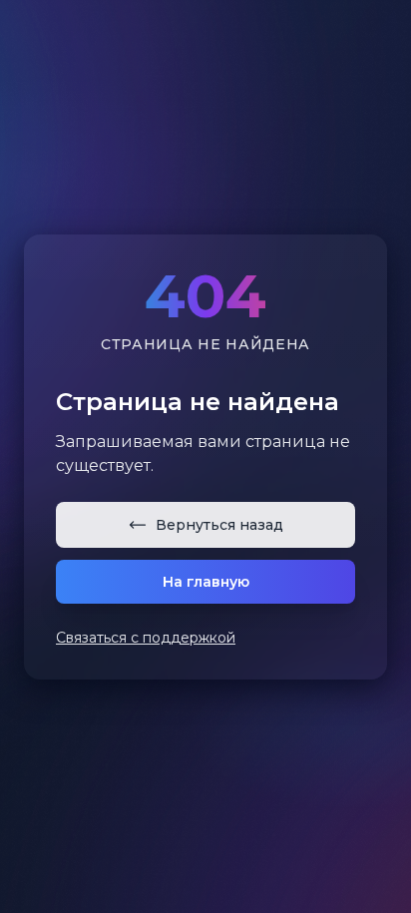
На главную (206, 582)
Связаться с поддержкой (145, 638)
